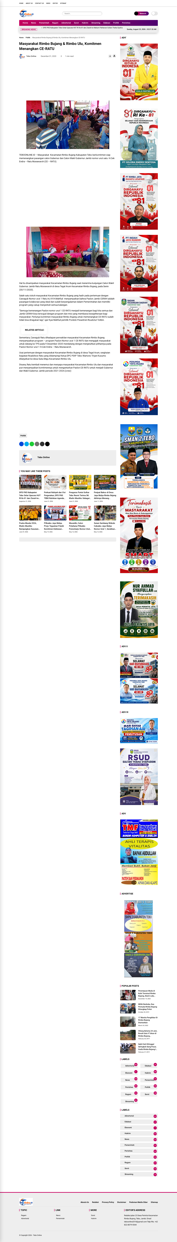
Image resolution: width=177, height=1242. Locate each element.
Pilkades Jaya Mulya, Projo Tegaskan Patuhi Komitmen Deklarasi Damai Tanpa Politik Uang (54, 523)
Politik (116, 23)
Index (48, 3)
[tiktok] (156, 3)
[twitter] (145, 3)
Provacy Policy (108, 1199)
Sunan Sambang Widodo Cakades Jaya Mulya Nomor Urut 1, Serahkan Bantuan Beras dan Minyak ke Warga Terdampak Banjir (104, 523)
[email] (42, 441)
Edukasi (106, 23)
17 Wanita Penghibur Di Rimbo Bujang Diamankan (148, 1016)
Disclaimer (121, 1199)
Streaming (95, 23)
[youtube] (152, 3)
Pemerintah (44, 23)
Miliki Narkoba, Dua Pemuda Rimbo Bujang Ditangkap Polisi (147, 1003)
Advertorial (66, 23)
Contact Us (39, 3)
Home (21, 3)
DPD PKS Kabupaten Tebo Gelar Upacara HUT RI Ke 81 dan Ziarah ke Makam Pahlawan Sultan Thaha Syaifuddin (51, 28)
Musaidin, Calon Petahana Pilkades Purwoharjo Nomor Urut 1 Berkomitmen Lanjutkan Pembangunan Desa (80, 523)
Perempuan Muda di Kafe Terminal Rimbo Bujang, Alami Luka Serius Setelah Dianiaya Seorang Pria (148, 990)
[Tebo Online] (26, 16)
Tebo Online (37, 1232)
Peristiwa (126, 23)
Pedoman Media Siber (138, 1199)
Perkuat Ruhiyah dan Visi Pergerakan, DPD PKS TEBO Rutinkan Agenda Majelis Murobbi (55, 492)
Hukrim (85, 23)
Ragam (55, 23)
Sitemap (63, 3)
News (33, 23)
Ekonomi (130, 1069)
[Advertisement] (67, 76)
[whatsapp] (32, 441)
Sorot (76, 23)
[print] (37, 441)
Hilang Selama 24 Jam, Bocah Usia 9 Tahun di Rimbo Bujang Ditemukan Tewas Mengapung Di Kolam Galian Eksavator (147, 1030)
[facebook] (141, 3)
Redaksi (95, 1199)
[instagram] (148, 3)
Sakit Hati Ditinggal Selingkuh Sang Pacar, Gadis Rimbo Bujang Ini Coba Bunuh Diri (147, 1043)
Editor (55, 3)
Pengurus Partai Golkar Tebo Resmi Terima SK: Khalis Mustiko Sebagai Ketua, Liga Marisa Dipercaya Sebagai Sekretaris (79, 492)
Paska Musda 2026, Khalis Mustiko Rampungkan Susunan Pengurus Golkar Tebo (28, 523)
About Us (29, 3)
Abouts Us (85, 1199)
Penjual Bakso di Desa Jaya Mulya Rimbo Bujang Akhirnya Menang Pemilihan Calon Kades (105, 492)
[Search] (99, 13)
